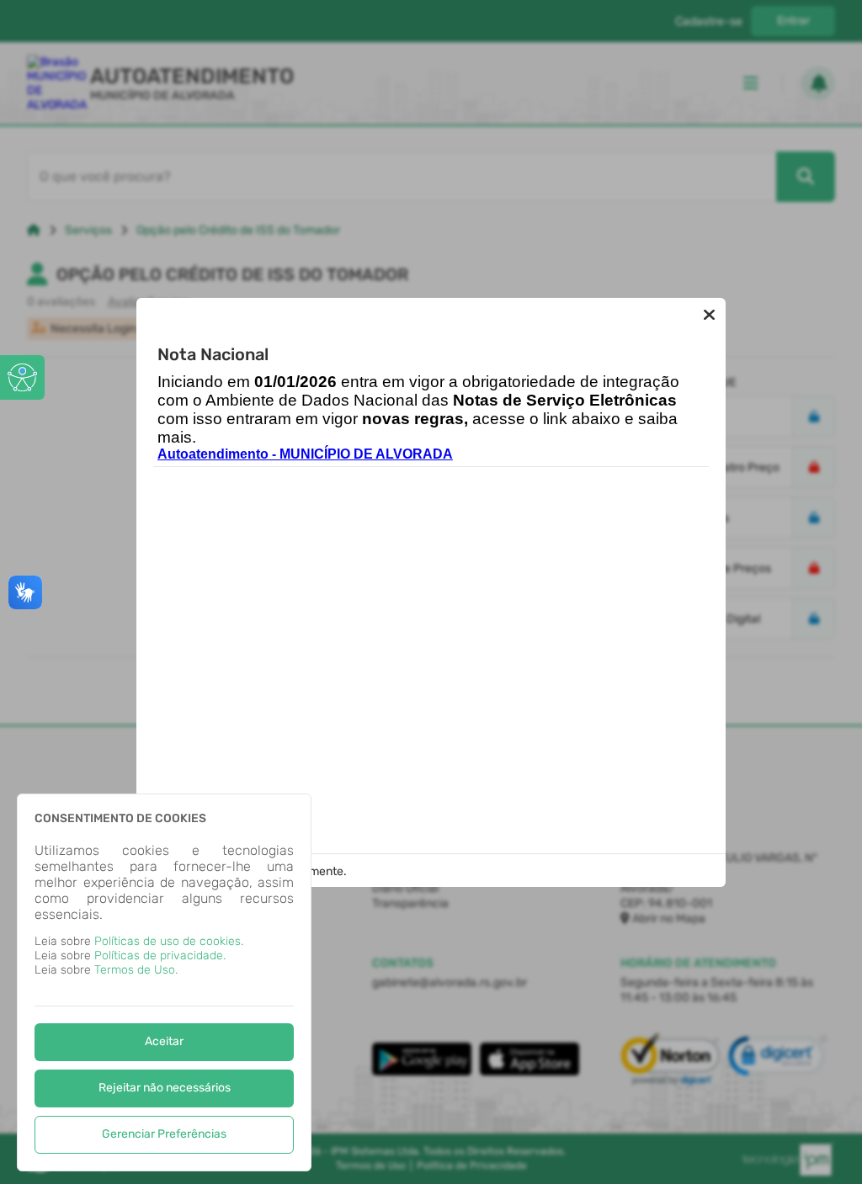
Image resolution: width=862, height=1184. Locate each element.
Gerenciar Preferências (164, 1134)
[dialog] (164, 982)
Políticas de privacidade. (160, 955)
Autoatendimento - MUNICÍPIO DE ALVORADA (305, 454)
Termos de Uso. (136, 970)
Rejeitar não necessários (164, 1087)
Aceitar (164, 1041)
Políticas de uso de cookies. (168, 941)
